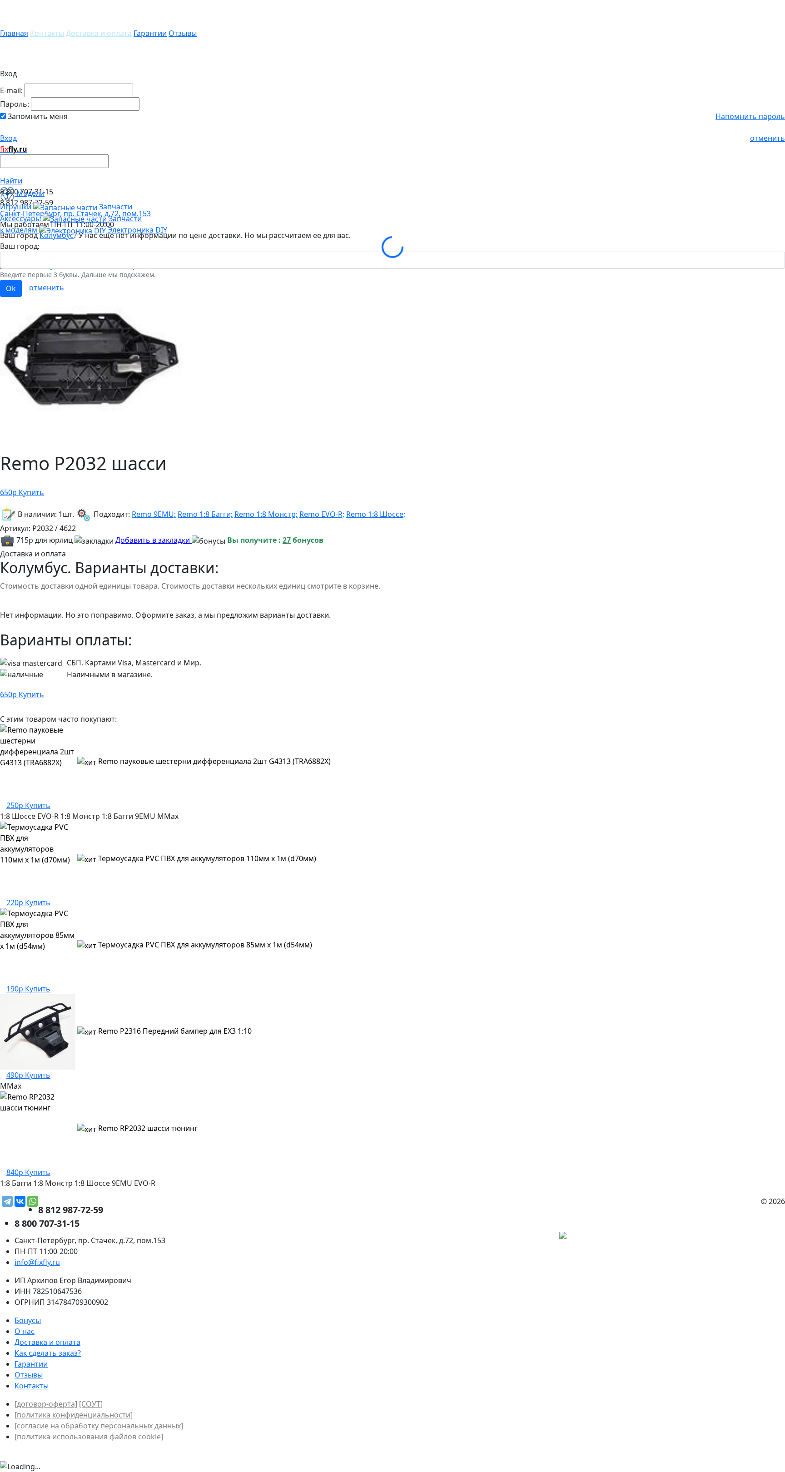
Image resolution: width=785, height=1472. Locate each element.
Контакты (47, 33)
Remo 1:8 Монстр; (266, 514)
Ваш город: (20, 246)
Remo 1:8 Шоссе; (375, 514)
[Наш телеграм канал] (604, 1237)
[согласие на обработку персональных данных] (99, 1426)
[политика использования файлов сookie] (89, 1437)
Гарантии (150, 33)
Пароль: (14, 104)
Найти (11, 181)
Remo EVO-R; (321, 514)
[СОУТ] (91, 1404)
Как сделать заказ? (48, 1353)
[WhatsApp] (32, 1201)
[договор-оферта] (46, 1404)
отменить (767, 138)
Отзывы (183, 33)
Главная (14, 33)
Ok (11, 288)
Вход (8, 138)
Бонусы (28, 1320)
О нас (25, 1331)
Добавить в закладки (153, 540)
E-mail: (11, 90)
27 (287, 540)
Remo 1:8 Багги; (205, 514)
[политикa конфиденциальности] (74, 1415)
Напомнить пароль (750, 116)
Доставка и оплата (99, 33)
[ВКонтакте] (20, 1201)
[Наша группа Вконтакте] (717, 1237)
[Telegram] (7, 1201)
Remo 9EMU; (154, 514)
